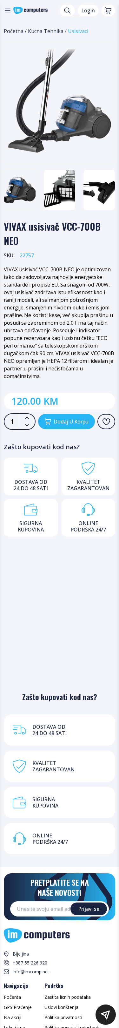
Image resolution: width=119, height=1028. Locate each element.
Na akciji (12, 1017)
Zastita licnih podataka (67, 997)
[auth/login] (106, 421)
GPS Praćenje (18, 1007)
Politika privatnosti (63, 1017)
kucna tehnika (45, 31)
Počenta (12, 997)
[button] (106, 1014)
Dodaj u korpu (71, 421)
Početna (13, 31)
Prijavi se (88, 908)
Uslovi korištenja (61, 1007)
